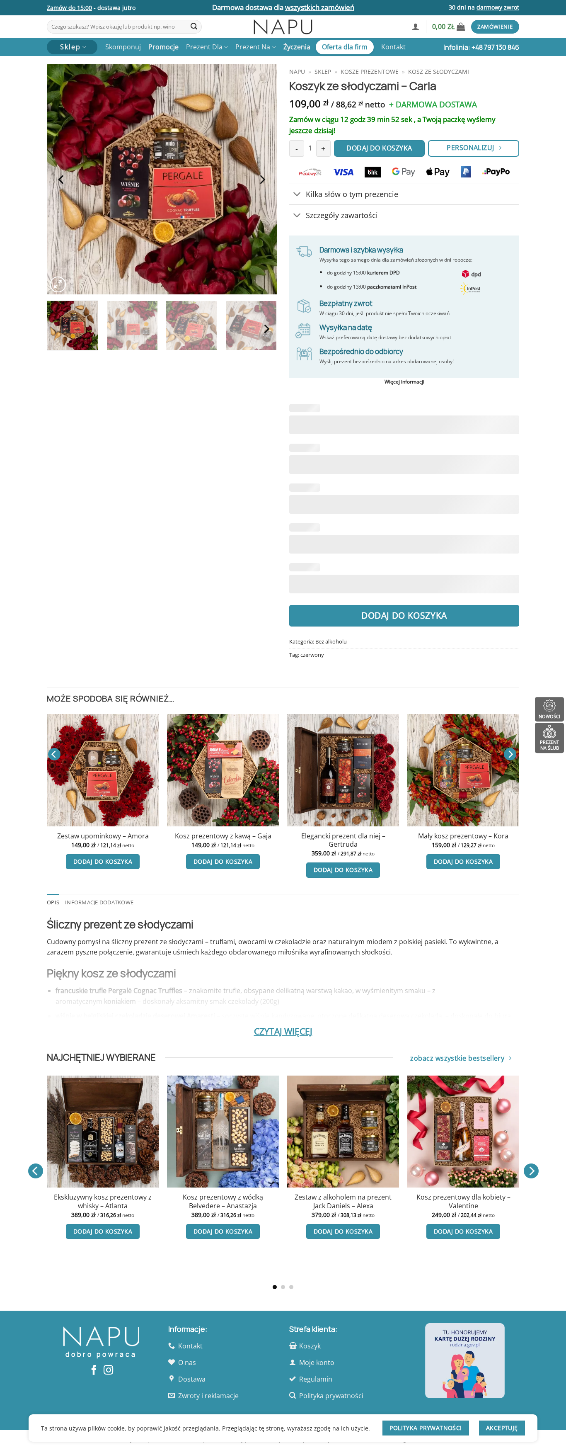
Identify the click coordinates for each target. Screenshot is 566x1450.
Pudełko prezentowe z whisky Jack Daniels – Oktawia (103, 1201)
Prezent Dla (204, 46)
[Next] (261, 179)
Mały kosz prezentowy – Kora (283, 836)
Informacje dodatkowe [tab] (99, 902)
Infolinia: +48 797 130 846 (481, 47)
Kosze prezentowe (370, 71)
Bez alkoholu (331, 641)
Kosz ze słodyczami (438, 71)
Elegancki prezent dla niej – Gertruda (163, 840)
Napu (297, 71)
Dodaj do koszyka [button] (42, 861)
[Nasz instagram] (108, 1370)
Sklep (322, 71)
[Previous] (61, 179)
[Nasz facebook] (94, 1370)
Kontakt (393, 46)
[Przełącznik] (297, 195)
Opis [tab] (53, 902)
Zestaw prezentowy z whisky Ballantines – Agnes (464, 1201)
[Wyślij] (194, 27)
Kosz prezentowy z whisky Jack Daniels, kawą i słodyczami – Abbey (343, 1206)
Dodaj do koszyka (404, 615)
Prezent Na (252, 46)
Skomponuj (123, 46)
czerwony (312, 654)
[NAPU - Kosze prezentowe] (283, 27)
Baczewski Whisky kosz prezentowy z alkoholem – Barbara (223, 1206)
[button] (415, 26)
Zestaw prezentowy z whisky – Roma (403, 840)
